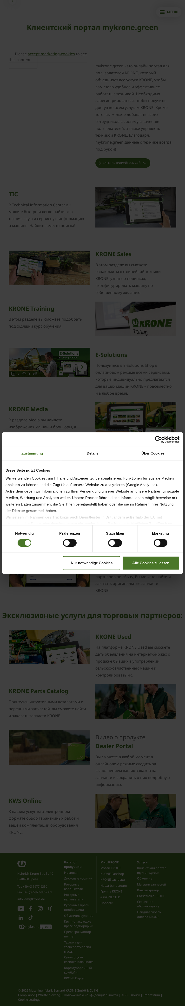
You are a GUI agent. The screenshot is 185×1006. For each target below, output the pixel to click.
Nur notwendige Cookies (91, 563)
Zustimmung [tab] (32, 453)
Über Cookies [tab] (153, 453)
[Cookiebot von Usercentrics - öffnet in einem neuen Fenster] (158, 439)
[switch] (70, 543)
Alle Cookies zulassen (150, 563)
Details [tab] (93, 453)
